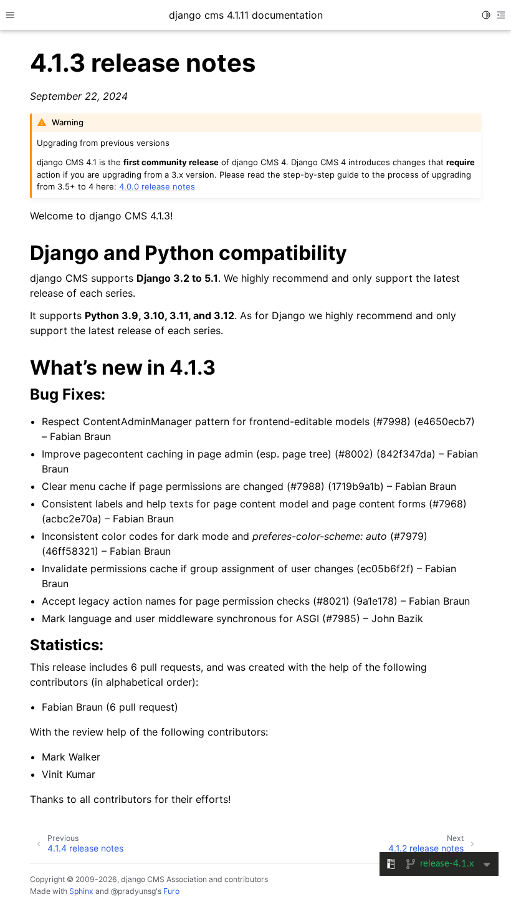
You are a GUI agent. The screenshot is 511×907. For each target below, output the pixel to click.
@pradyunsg (133, 891)
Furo (171, 891)
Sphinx (81, 891)
